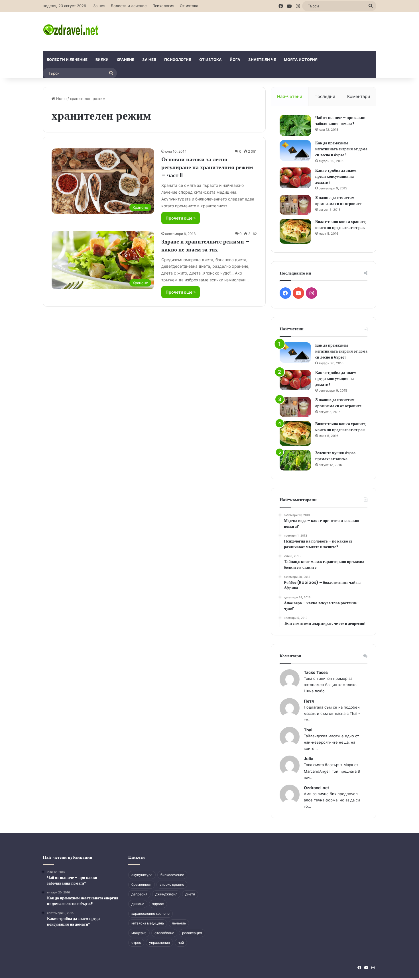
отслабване (164, 933)
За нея (99, 5)
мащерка (139, 933)
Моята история (301, 59)
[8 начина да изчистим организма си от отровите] (295, 205)
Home (61, 98)
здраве (158, 904)
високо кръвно (172, 884)
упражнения (159, 942)
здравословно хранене (150, 913)
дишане (137, 904)
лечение (179, 923)
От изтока (189, 5)
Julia (308, 758)
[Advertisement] (266, 31)
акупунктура (141, 875)
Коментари (358, 96)
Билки (102, 59)
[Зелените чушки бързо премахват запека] (295, 460)
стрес (136, 942)
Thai (308, 729)
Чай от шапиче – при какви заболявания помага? (340, 120)
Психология (163, 5)
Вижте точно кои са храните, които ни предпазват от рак (341, 224)
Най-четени (289, 96)
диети (190, 894)
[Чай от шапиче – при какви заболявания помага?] (295, 125)
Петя (309, 701)
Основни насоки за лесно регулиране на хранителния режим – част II (207, 167)
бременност (141, 884)
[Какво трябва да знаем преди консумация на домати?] (295, 177)
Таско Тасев (316, 672)
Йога (235, 59)
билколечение (172, 875)
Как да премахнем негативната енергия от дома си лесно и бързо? (341, 149)
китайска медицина (147, 923)
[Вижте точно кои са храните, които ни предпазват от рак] (295, 231)
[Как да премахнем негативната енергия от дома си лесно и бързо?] (295, 150)
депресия (139, 894)
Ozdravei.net (316, 787)
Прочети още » (181, 218)
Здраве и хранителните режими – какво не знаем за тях (205, 245)
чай (181, 942)
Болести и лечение (129, 5)
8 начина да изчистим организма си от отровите (338, 200)
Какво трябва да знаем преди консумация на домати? (336, 176)
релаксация (192, 933)
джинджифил (166, 894)
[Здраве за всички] (71, 29)
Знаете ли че (262, 59)
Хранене (125, 59)
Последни (324, 96)
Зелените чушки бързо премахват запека (335, 456)
